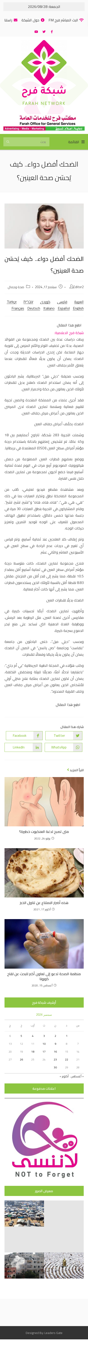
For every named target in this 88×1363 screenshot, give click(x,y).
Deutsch (33, 308)
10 (44, 1043)
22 (66, 1059)
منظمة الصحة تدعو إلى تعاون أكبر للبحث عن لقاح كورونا (44, 976)
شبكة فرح (44, 92)
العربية (79, 301)
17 (44, 1051)
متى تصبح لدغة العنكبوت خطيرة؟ (44, 831)
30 (55, 1067)
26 (21, 1059)
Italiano (49, 308)
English (78, 308)
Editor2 (78, 287)
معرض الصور (44, 1191)
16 (55, 1051)
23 (55, 1059)
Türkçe (12, 301)
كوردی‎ (45, 301)
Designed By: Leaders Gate (44, 1333)
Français (18, 308)
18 (32, 1051)
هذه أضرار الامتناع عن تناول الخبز (44, 902)
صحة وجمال (16, 287)
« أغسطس (77, 1076)
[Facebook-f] (51, 31)
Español (64, 308)
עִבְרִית (28, 301)
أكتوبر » (64, 1076)
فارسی (62, 301)
